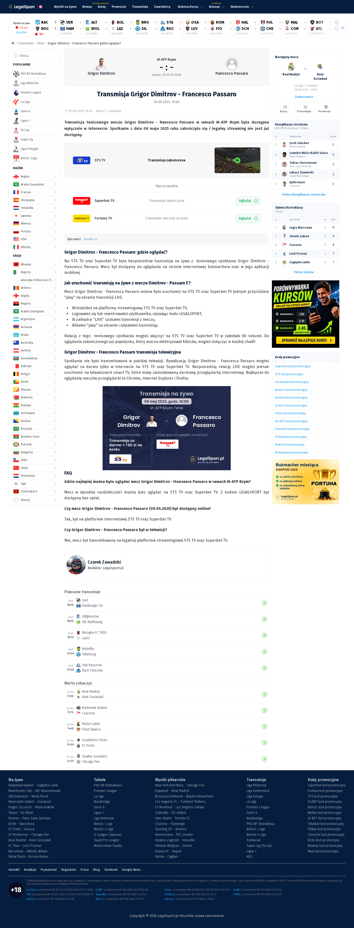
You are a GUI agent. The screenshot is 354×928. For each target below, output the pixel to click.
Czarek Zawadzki (104, 562)
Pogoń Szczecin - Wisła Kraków (31, 807)
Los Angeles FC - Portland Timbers (180, 802)
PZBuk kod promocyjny (324, 829)
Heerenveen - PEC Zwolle (174, 835)
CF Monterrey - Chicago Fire (28, 835)
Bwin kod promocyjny (323, 851)
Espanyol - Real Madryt (172, 791)
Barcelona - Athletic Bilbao (27, 851)
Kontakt (14, 869)
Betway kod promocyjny (325, 846)
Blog (96, 869)
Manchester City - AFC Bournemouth (34, 791)
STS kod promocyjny (323, 796)
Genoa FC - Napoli (168, 851)
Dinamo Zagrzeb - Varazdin (175, 840)
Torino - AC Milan (20, 813)
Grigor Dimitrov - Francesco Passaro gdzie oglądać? (84, 43)
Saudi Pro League (106, 840)
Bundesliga (102, 802)
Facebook (111, 869)
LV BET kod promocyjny (324, 818)
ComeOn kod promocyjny (326, 835)
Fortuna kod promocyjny (325, 791)
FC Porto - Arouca (21, 829)
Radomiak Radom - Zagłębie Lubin (33, 785)
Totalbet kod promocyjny (326, 824)
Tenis (40, 43)
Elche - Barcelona (21, 824)
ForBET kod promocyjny (325, 802)
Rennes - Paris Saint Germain (29, 818)
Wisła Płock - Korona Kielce (28, 857)
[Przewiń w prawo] (340, 28)
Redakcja (30, 869)
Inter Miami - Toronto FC (172, 818)
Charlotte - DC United (170, 813)
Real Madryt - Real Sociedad (29, 840)
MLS (250, 857)
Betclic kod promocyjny (325, 807)
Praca (84, 869)
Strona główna (12, 43)
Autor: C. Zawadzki (108, 111)
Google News (131, 869)
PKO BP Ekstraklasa (108, 785)
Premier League (105, 791)
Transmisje (25, 43)
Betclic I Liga (103, 824)
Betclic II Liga (103, 829)
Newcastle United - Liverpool (29, 802)
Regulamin (68, 869)
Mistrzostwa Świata (108, 846)
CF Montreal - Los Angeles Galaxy (179, 807)
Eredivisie (254, 840)
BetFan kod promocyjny (324, 813)
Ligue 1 (99, 813)
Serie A (99, 807)
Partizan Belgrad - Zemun (173, 846)
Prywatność (48, 869)
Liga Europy (255, 796)
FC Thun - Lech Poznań (24, 846)
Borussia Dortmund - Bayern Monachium (184, 796)
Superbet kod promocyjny (327, 785)
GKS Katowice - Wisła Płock (28, 796)
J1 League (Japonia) (108, 835)
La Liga (99, 796)
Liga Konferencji (258, 791)
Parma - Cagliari (166, 857)
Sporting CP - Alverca (170, 829)
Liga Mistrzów (104, 818)
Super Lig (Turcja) (259, 846)
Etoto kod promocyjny (324, 840)
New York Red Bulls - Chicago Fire (179, 785)
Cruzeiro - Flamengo (170, 824)
